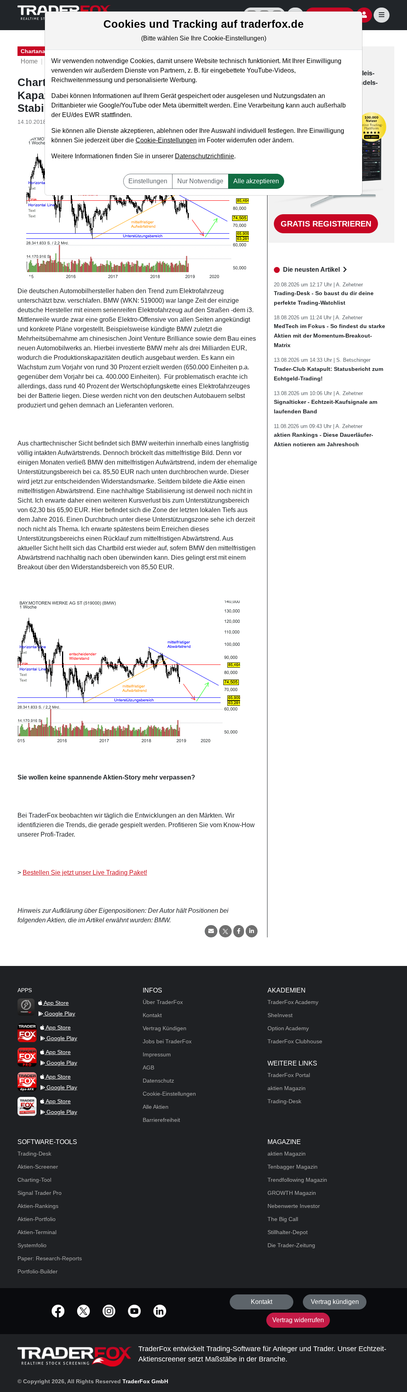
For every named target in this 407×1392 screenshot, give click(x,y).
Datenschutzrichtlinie (204, 156)
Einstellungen (147, 181)
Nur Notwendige (200, 181)
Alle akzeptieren (256, 181)
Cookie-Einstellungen (166, 140)
